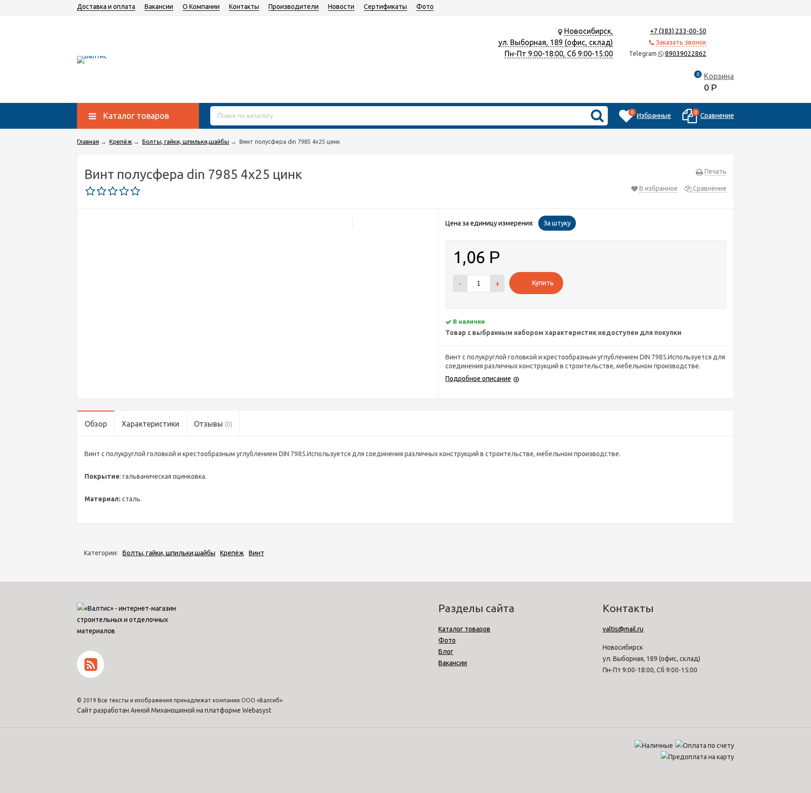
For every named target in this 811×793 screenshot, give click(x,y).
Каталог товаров (464, 629)
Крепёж (232, 553)
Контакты (244, 6)
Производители (293, 6)
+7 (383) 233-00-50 (678, 31)
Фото (425, 6)
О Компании (201, 6)
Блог (445, 651)
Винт (256, 553)
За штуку (557, 223)
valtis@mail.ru (623, 629)
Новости (341, 6)
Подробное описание (478, 378)
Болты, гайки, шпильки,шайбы (168, 553)
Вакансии (159, 6)
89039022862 (685, 53)
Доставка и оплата (106, 6)
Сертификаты (385, 6)
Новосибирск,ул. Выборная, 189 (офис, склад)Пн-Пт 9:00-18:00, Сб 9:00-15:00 (555, 42)
